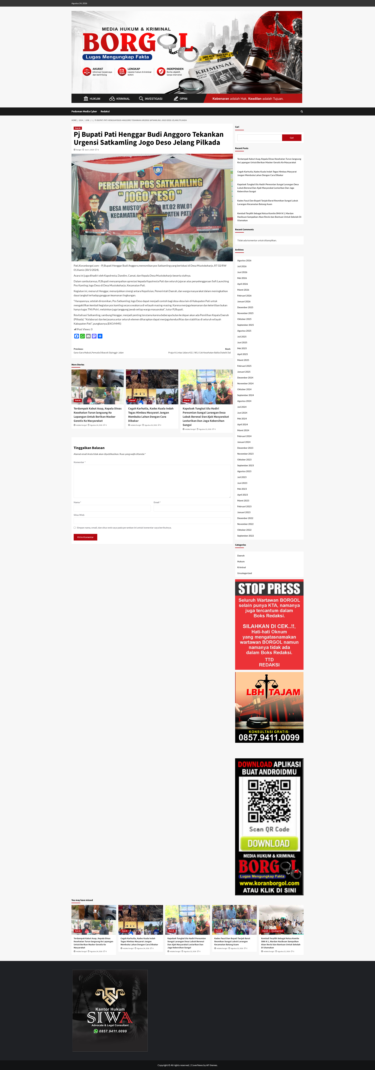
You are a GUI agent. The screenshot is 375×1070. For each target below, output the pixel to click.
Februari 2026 (244, 295)
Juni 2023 (242, 483)
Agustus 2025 (244, 330)
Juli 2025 (242, 336)
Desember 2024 (245, 377)
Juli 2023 (242, 477)
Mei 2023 (242, 488)
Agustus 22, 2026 (284, 951)
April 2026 (242, 284)
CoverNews (197, 1065)
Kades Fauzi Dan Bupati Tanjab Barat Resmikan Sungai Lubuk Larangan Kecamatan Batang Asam (267, 202)
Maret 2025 (243, 360)
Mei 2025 (242, 348)
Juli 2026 (242, 266)
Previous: (99, 350)
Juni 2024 (242, 412)
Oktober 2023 (244, 459)
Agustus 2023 (244, 471)
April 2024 (242, 424)
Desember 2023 (245, 448)
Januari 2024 (243, 442)
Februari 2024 (244, 436)
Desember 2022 (245, 518)
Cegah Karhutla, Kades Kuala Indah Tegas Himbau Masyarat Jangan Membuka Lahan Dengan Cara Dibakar (150, 415)
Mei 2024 (242, 418)
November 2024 (245, 383)
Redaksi (105, 111)
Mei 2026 (242, 278)
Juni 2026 (242, 272)
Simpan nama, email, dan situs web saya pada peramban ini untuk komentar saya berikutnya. (124, 527)
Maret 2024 (243, 430)
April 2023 (242, 494)
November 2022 (245, 524)
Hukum (241, 561)
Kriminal (241, 567)
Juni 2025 (242, 342)
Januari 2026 (243, 301)
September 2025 (245, 325)
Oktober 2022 (244, 529)
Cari (237, 127)
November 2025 (245, 313)
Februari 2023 (244, 506)
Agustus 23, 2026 (205, 429)
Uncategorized (244, 573)
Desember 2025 (245, 307)
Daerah (78, 128)
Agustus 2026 (244, 260)
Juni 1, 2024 (89, 150)
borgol (78, 150)
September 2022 (245, 535)
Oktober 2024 (244, 389)
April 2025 (242, 354)
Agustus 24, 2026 (96, 425)
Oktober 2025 (244, 319)
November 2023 (245, 453)
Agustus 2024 (244, 401)
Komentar (80, 462)
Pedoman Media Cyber (84, 111)
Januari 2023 (243, 512)
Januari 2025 (243, 371)
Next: (199, 350)
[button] (302, 111)
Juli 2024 (242, 407)
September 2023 (245, 465)
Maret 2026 (243, 289)
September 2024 (245, 395)
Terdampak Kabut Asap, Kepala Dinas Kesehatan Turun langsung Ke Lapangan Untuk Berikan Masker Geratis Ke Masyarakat (98, 415)
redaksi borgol (81, 425)
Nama (77, 502)
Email (157, 502)
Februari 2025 (244, 366)
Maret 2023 (243, 500)
